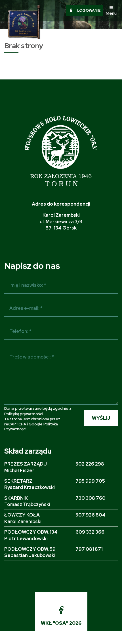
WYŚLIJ (101, 418)
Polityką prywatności (23, 413)
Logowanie (86, 10)
